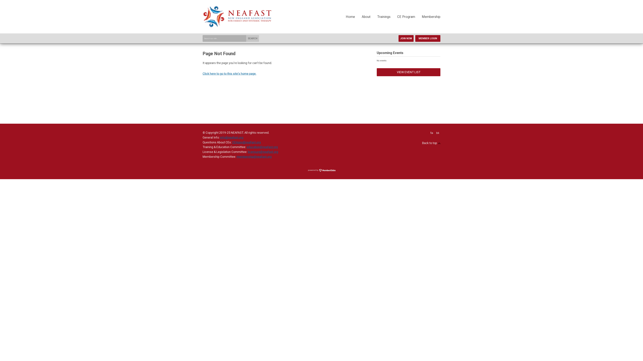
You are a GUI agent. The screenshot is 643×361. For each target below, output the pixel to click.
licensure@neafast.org (263, 152)
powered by (313, 170)
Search (252, 38)
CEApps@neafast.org (246, 142)
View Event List (408, 72)
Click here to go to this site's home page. (229, 73)
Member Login (428, 38)
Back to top (430, 143)
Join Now (406, 38)
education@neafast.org (262, 147)
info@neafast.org (231, 137)
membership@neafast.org (254, 156)
